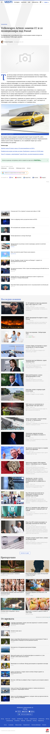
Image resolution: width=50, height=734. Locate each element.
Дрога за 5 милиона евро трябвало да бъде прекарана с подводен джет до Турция (37, 509)
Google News (28, 177)
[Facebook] (25, 726)
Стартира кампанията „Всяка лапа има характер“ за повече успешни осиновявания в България (29, 623)
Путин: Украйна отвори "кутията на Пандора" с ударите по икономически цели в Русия (26, 261)
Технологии (4, 24)
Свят (29, 2)
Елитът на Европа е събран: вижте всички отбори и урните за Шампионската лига (27, 672)
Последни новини (11, 299)
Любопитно (35, 2)
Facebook (36, 177)
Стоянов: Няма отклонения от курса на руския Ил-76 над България (36, 346)
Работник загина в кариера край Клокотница (35, 390)
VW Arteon (11, 168)
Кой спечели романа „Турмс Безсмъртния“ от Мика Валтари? (37, 574)
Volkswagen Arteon (21, 168)
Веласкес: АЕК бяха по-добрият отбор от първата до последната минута (30, 680)
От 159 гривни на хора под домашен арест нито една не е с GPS (36, 303)
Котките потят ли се (16, 631)
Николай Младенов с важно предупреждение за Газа (34, 375)
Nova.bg (26, 718)
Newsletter (19, 177)
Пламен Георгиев (8, 41)
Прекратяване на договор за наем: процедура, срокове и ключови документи (28, 244)
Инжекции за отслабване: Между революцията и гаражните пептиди (29, 663)
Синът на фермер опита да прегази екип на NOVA (24, 219)
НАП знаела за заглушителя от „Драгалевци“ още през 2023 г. (35, 404)
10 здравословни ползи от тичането (10, 573)
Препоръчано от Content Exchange (42, 617)
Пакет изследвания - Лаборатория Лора (36, 333)
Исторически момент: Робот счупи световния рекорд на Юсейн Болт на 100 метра (30, 269)
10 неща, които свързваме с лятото (10, 611)
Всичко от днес (25, 553)
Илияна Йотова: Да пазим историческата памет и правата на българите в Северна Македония (27, 277)
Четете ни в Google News (26, 714)
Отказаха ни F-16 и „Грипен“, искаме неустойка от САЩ (25, 211)
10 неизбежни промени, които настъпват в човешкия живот (12, 593)
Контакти (44, 724)
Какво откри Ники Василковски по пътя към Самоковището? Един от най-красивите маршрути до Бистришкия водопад (29, 639)
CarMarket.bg (41, 718)
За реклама (11, 724)
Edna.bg (34, 720)
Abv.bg (2, 718)
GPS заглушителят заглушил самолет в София (23, 227)
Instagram (44, 177)
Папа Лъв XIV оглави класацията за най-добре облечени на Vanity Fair (36, 522)
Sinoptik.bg (16, 720)
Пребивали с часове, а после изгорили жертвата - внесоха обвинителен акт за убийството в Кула (36, 480)
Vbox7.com (7, 718)
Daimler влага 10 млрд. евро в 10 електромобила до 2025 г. (18, 148)
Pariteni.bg (28, 720)
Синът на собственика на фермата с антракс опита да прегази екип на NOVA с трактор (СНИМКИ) (29, 697)
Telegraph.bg (41, 720)
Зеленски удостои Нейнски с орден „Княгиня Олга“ (36, 361)
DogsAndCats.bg (33, 718)
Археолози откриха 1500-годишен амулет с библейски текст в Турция (36, 463)
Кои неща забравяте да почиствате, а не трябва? (36, 593)
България (23, 2)
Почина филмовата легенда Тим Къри (21, 235)
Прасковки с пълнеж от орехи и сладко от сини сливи (37, 611)
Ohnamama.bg (9, 720)
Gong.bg (13, 718)
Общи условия (18, 724)
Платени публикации (36, 724)
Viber (12, 177)
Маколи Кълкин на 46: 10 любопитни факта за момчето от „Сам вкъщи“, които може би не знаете (27, 656)
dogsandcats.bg (13, 253)
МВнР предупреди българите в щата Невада (36, 318)
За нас (5, 724)
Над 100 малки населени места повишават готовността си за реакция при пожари (35, 494)
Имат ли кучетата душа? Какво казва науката (23, 252)
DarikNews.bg (20, 718)
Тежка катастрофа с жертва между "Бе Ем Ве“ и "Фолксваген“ (36, 419)
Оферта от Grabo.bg (29, 335)
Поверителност (26, 724)
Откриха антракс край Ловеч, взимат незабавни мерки (37, 538)
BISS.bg (47, 718)
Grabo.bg (23, 720)
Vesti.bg (8, 2)
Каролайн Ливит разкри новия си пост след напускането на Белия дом (29, 284)
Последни (16, 2)
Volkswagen (4, 168)
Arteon (29, 168)
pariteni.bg (12, 246)
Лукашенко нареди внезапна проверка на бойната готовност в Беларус (35, 435)
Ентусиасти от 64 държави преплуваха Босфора (23, 647)
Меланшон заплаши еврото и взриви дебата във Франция (37, 448)
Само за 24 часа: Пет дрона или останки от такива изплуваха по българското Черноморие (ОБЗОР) (28, 688)
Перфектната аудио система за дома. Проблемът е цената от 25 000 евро (22, 151)
